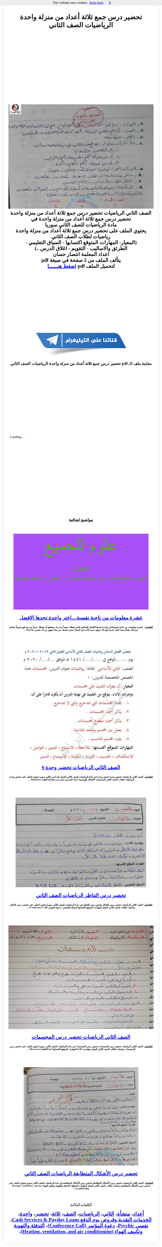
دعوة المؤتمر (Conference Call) (81, 1225)
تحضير (42, 1213)
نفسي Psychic (133, 1225)
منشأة (123, 1213)
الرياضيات (89, 1213)
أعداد (138, 1213)
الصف (69, 1213)
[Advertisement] (81, 70)
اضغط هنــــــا (61, 266)
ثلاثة (56, 1213)
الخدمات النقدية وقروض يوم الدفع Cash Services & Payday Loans (82, 1219)
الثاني (108, 1213)
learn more (96, 2)
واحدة (26, 1213)
